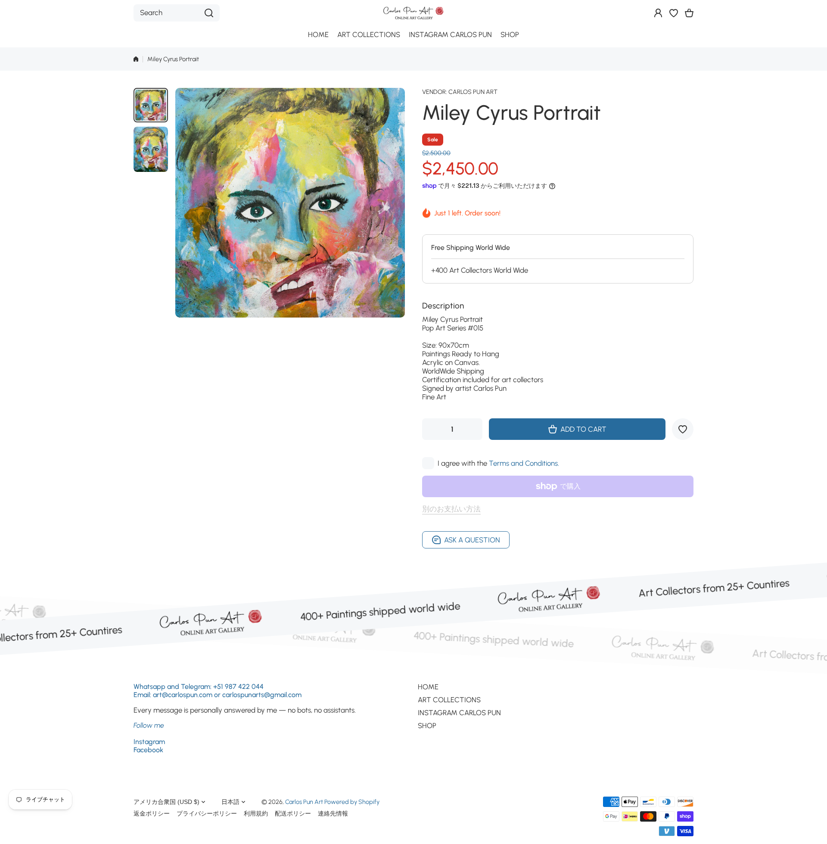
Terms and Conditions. (524, 463)
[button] (689, 13)
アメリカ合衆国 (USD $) (166, 801)
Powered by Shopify (351, 802)
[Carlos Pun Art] (413, 12)
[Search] (209, 13)
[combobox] (177, 13)
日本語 (230, 801)
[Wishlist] (673, 13)
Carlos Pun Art (472, 92)
